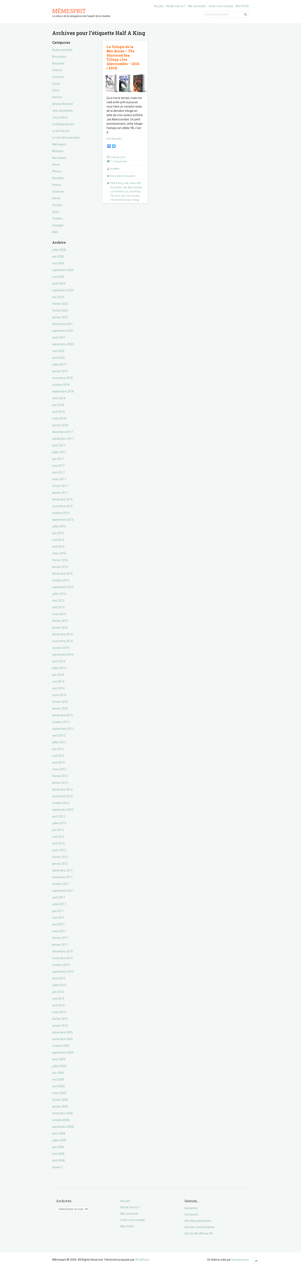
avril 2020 (58, 357)
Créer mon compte (221, 6)
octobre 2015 (60, 580)
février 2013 (60, 776)
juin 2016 (58, 533)
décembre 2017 (62, 432)
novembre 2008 (62, 1113)
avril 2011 (58, 924)
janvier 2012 (60, 863)
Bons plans (59, 56)
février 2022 (60, 310)
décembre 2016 (62, 499)
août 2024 (58, 283)
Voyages (57, 225)
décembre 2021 (62, 324)
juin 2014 (58, 674)
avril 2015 (58, 607)
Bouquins (58, 63)
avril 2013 (58, 762)
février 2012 (60, 857)
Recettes (58, 178)
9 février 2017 (118, 157)
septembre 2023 (63, 290)
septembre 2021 (63, 330)
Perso (56, 164)
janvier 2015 (60, 627)
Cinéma (57, 70)
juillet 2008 (59, 1140)
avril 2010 (58, 1005)
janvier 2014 (60, 708)
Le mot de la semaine (66, 137)
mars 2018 (59, 418)
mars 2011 (59, 931)
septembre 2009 (63, 1052)
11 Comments (119, 161)
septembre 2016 (63, 519)
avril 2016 (58, 546)
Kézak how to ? (176, 6)
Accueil (158, 6)
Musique (57, 151)
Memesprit (59, 144)
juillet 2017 (59, 452)
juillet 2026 (59, 249)
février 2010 (60, 1018)
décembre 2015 (62, 573)
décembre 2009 (62, 1032)
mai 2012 (58, 836)
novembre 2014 (62, 641)
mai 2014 (58, 681)
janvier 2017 (60, 492)
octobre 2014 (60, 647)
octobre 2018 (60, 384)
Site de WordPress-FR (198, 1233)
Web (55, 232)
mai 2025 (58, 276)
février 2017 (60, 486)
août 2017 (58, 445)
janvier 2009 (60, 1106)
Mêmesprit (69, 11)
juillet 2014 (59, 668)
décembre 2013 (62, 715)
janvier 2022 (60, 317)
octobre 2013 (60, 722)
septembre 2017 (63, 438)
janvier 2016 (60, 566)
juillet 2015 (59, 593)
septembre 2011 (63, 890)
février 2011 (60, 938)
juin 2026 (58, 256)
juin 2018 (58, 405)
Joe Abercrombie (132, 187)
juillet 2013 (59, 742)
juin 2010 (58, 991)
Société (57, 205)
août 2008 (58, 1133)
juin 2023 (58, 297)
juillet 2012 (59, 823)
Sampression (240, 1259)
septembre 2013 (63, 728)
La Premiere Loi (119, 191)
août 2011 (58, 897)
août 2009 (58, 1059)
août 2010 (58, 978)
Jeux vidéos (60, 117)
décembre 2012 (62, 789)
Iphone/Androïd (62, 103)
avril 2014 (58, 688)
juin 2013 (58, 749)
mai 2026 (58, 263)
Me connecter (197, 6)
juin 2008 (58, 1147)
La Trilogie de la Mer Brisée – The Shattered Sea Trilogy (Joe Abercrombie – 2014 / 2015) (122, 57)
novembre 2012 (62, 796)
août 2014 (58, 661)
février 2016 (60, 560)
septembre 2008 (63, 1126)
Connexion (191, 1214)
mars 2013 (59, 769)
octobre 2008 (60, 1120)
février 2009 (60, 1099)
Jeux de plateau (62, 110)
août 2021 (58, 337)
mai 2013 (58, 755)
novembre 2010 (62, 958)
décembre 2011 (62, 870)
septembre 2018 (63, 391)
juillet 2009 (59, 1066)
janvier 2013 (60, 782)
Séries (56, 198)
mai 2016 (58, 540)
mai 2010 (58, 998)
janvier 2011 (60, 944)
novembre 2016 (62, 506)
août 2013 (58, 735)
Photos (56, 171)
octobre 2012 (60, 803)
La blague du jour (63, 124)
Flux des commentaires (199, 1227)
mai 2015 (58, 600)
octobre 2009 (60, 1045)
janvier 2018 (60, 425)
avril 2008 (58, 1160)
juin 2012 (58, 830)
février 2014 (60, 701)
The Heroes (132, 195)
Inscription (191, 1208)
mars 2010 (59, 1012)
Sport (55, 211)
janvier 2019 (60, 371)
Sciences (58, 191)
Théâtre (57, 218)
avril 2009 (58, 1086)
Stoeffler (115, 168)
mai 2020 (58, 351)
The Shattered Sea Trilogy (124, 199)
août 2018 (58, 398)
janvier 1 (57, 1167)
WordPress (142, 1259)
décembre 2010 (62, 951)
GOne (55, 90)
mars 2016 (59, 553)
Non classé (59, 157)
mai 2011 (58, 917)
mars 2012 (59, 850)
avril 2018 (58, 411)
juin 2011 (58, 911)
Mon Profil (242, 6)
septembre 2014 (63, 654)
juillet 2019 (59, 364)
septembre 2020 (63, 344)
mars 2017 (59, 479)
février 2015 (60, 620)
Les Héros (134, 191)
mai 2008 (58, 1153)
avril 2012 (58, 843)
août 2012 (58, 816)
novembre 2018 (62, 378)
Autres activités (62, 50)
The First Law (117, 195)
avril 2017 (58, 472)
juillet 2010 (59, 985)
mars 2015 (59, 614)
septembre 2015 (63, 587)
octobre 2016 (60, 513)
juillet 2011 (59, 904)
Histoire (57, 97)
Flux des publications (197, 1220)
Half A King (116, 183)
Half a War (129, 183)
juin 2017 (58, 459)
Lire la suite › (114, 138)
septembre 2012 (63, 809)
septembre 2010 (63, 971)
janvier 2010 (60, 1025)
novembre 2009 (62, 1039)
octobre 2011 (60, 884)
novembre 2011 (62, 877)
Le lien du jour (61, 130)
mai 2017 (58, 465)
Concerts (58, 76)
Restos (56, 184)
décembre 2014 (62, 634)
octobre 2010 (60, 965)
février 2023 (60, 303)
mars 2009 (59, 1093)
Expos (56, 83)
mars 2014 (59, 695)
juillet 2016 (59, 526)
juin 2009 (58, 1072)
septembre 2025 (63, 270)
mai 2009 (58, 1079)
